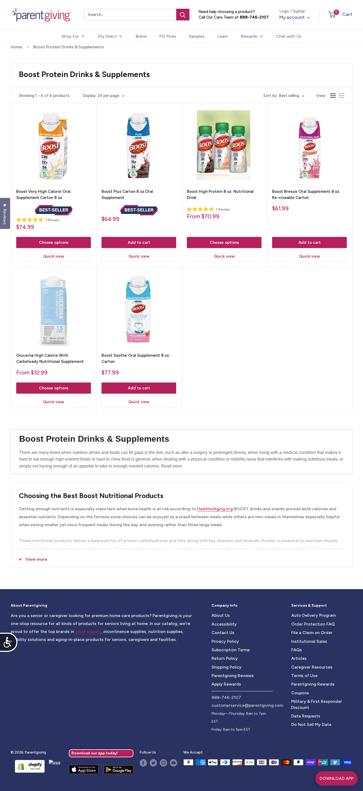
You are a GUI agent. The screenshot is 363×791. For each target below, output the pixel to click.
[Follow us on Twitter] (153, 763)
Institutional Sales (309, 641)
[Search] (182, 14)
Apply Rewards (226, 684)
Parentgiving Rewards (313, 684)
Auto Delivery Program (313, 615)
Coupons (300, 692)
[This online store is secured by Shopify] (28, 766)
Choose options (53, 242)
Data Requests (305, 715)
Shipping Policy (227, 667)
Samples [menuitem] (197, 36)
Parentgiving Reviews (233, 675)
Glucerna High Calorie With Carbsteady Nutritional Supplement (50, 358)
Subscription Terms (231, 649)
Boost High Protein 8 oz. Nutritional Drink (220, 194)
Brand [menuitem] (141, 36)
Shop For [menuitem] (70, 36)
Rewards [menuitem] (249, 36)
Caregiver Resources (311, 667)
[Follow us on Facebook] (143, 763)
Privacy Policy (225, 641)
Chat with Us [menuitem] (288, 36)
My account (292, 17)
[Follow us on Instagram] (163, 763)
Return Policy (225, 658)
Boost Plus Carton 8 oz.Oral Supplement (127, 194)
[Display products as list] (341, 95)
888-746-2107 (254, 17)
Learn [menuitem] (222, 36)
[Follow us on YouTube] (173, 763)
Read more (171, 466)
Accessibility (224, 624)
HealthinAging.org (215, 508)
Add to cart (139, 242)
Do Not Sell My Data (311, 724)
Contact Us (223, 632)
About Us (221, 615)
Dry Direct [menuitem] (107, 36)
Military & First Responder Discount (316, 704)
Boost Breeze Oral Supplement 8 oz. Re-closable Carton (306, 194)
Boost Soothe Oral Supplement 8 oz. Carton (136, 358)
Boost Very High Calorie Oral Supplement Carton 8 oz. (43, 194)
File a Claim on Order (311, 632)
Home (16, 46)
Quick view (53, 256)
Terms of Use (304, 675)
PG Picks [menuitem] (167, 36)
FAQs (296, 649)
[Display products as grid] (333, 95)
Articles (299, 658)
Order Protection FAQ (313, 624)
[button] (331, 14)
